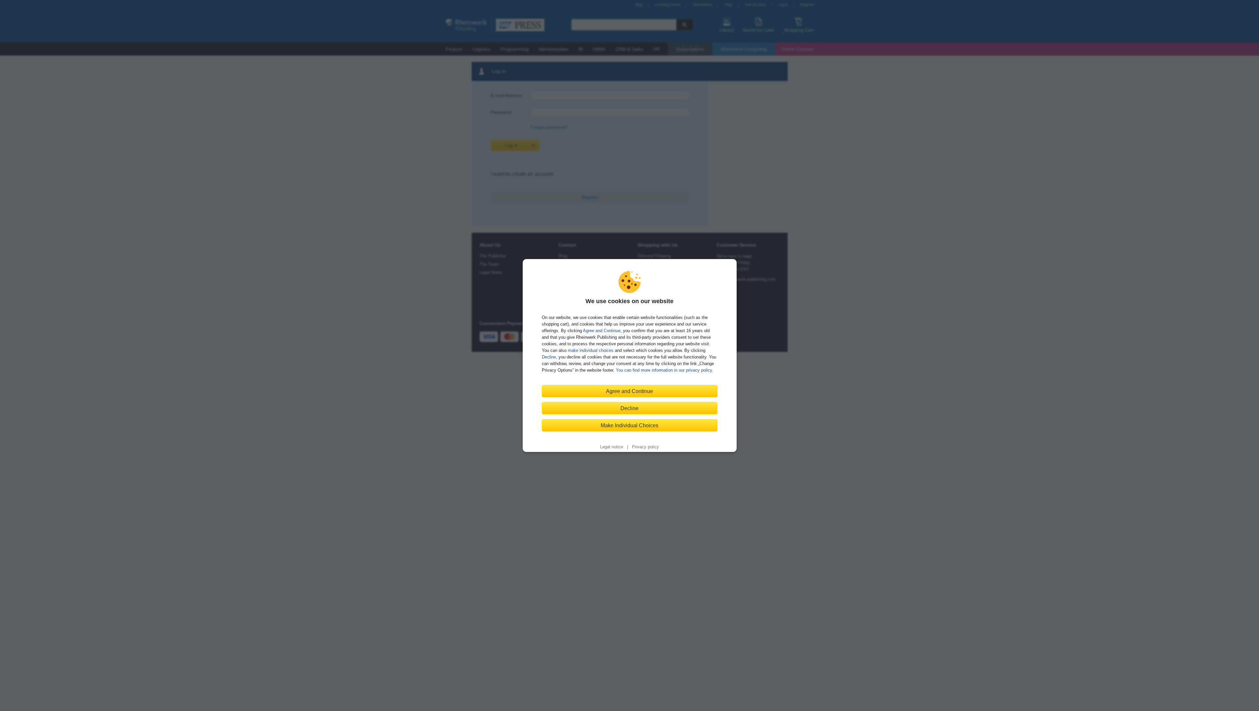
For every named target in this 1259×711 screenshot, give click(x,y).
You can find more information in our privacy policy (664, 370)
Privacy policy (645, 447)
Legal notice (611, 447)
